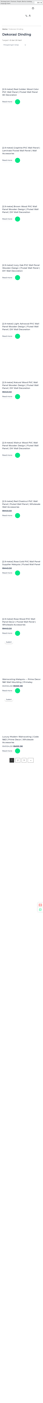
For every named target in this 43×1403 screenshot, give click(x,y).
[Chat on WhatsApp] (17, 101)
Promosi (13, 1)
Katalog (29, 1)
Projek (19, 1)
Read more (7, 102)
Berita (24, 1)
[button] (38, 2)
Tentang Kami (5, 1)
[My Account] (30, 16)
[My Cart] (33, 8)
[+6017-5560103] (26, 16)
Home (4, 29)
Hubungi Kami (5, 3)
